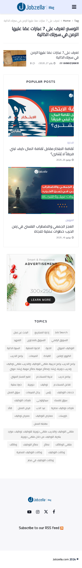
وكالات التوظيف (56, 452)
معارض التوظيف (44, 416)
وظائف (13, 444)
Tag (76, 20)
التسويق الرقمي (59, 340)
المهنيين (70, 220)
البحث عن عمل (21, 332)
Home (67, 20)
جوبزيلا (31, 384)
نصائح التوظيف (30, 444)
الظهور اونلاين (64, 356)
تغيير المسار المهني (21, 376)
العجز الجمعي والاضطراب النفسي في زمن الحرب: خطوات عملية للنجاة (43, 229)
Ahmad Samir (71, 63)
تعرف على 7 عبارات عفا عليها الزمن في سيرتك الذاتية (31, 20)
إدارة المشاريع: (41, 332)
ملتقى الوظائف (63, 444)
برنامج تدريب (64, 376)
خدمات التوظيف (65, 392)
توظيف (44, 384)
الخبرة (48, 348)
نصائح (46, 444)
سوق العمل (14, 392)
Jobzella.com (61, 559)
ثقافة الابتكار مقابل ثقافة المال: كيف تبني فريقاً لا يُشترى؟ (42, 151)
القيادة (47, 356)
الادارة (70, 142)
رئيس (48, 392)
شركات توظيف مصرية (62, 408)
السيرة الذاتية (13, 348)
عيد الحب (40, 408)
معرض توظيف (22, 416)
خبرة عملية (16, 384)
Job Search (61, 332)
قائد (10, 408)
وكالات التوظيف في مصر (41, 460)
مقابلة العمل (41, 424)
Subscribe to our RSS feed (39, 527)
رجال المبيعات (33, 392)
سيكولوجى (42, 400)
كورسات (63, 416)
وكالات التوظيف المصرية (29, 452)
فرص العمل (24, 408)
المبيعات (33, 356)
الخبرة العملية (33, 348)
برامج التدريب (16, 356)
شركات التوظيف (22, 400)
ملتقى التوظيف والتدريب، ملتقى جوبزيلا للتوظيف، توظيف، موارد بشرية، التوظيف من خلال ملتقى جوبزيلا (41, 434)
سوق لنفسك (60, 400)
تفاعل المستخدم (62, 384)
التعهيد (17, 340)
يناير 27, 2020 (46, 63)
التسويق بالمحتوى (36, 340)
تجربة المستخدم (44, 376)
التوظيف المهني (65, 348)
